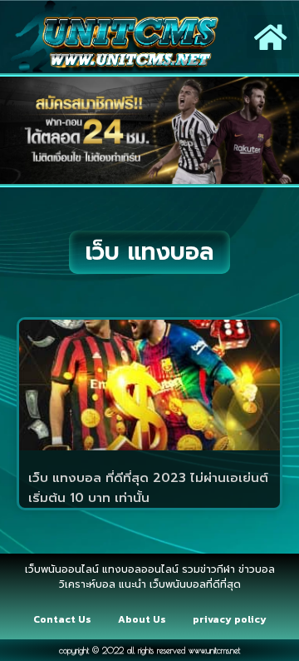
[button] (270, 37)
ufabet (214, 606)
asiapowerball (105, 606)
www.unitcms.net (214, 650)
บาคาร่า (185, 561)
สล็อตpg (169, 606)
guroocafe (236, 561)
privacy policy (230, 619)
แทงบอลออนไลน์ (120, 561)
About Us (142, 619)
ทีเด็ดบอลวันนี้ (41, 561)
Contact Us (62, 619)
